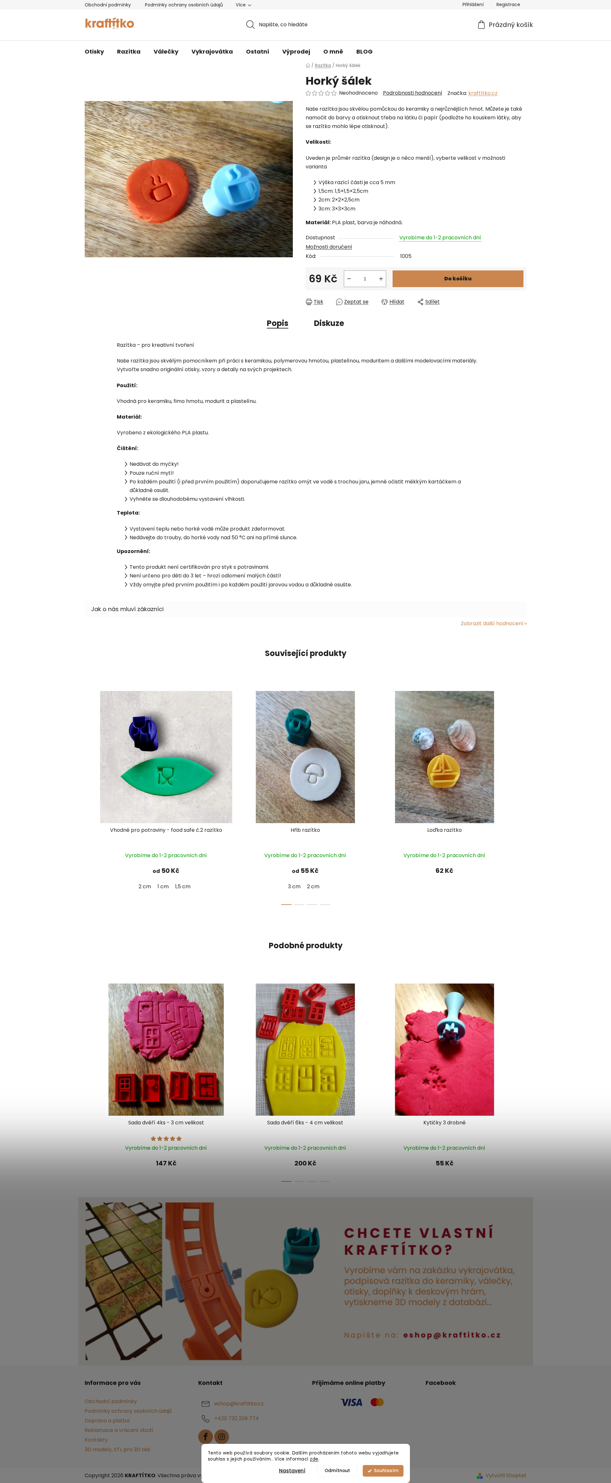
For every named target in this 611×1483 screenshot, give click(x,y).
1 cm (163, 886)
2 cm (145, 886)
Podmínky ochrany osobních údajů (184, 5)
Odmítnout (337, 1471)
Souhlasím (386, 1471)
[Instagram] (221, 1436)
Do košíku (457, 278)
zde (314, 1459)
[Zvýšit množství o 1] (381, 279)
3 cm (294, 886)
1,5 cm (183, 886)
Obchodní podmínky (108, 5)
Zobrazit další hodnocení (492, 623)
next (521, 796)
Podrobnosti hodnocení (412, 93)
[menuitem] (94, 52)
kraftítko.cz (482, 93)
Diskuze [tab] (329, 323)
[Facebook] (205, 1436)
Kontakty (96, 1440)
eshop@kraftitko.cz (239, 1403)
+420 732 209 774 (236, 1418)
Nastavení (292, 1470)
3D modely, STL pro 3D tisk (117, 1449)
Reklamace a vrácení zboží (119, 1430)
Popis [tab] (277, 323)
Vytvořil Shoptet (506, 1475)
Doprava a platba (107, 1420)
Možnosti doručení (329, 247)
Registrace (508, 4)
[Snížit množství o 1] (349, 279)
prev (90, 796)
